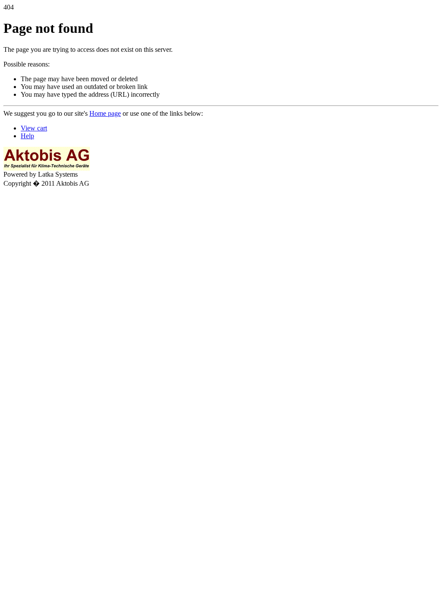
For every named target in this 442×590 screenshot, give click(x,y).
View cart (34, 128)
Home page (105, 113)
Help (27, 136)
